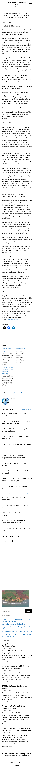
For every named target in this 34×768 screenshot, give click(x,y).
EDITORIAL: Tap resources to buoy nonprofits (14, 498)
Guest (11, 393)
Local (15, 393)
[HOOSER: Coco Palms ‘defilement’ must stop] (9, 356)
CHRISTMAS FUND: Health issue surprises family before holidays (14, 456)
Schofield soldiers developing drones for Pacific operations (16, 645)
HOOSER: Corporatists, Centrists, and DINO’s (15, 414)
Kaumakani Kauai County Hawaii (17, 753)
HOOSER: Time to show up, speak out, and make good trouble (16, 422)
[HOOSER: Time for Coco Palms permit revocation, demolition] (9, 377)
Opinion (23, 393)
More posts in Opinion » (26, 493)
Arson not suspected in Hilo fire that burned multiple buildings (15, 667)
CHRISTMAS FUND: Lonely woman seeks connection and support (17, 479)
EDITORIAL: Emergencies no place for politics (16, 529)
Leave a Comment (7, 661)
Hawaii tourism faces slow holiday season (14, 487)
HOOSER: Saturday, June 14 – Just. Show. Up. (16, 445)
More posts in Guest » (26, 409)
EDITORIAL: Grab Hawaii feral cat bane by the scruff (16, 506)
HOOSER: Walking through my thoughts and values (16, 437)
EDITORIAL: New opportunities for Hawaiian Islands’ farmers (15, 521)
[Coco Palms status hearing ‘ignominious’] (23, 355)
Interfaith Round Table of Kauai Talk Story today (15, 472)
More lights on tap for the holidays (13, 624)
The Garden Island (13, 320)
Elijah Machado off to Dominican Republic (14, 464)
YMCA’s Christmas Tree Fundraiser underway (17, 632)
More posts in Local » (27, 451)
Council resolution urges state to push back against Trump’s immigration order (17, 729)
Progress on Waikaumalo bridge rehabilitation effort (14, 707)
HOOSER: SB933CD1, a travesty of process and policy (14, 430)
